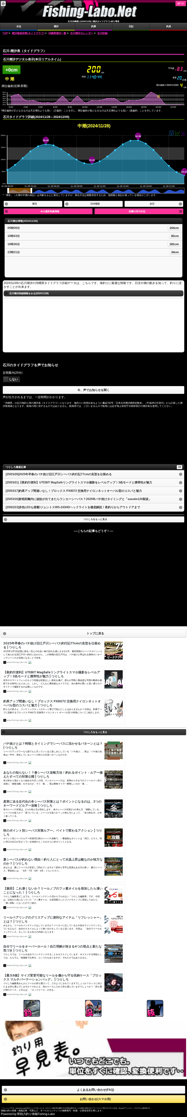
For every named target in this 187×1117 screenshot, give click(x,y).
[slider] (6, 379)
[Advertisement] (93, 40)
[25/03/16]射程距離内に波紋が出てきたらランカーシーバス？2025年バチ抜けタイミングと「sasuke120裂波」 (78, 499)
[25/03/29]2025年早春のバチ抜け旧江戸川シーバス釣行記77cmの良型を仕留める (59, 474)
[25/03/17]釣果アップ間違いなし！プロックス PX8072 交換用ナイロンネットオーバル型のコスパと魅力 (74, 490)
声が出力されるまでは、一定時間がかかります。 (35, 397)
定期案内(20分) (12, 372)
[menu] (3, 3)
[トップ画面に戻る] (93, 18)
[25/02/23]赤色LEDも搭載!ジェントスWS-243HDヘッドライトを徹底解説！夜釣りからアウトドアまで (73, 507)
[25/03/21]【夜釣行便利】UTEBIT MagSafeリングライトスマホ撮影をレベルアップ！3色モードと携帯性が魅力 (79, 482)
